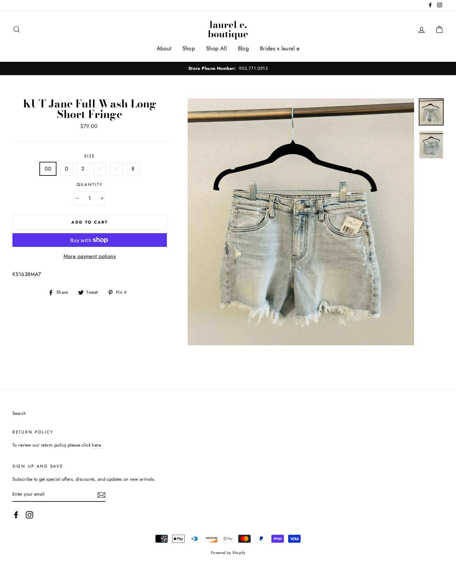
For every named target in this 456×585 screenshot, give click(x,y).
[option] (228, 68)
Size (89, 156)
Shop (188, 48)
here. (97, 445)
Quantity (90, 184)
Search (19, 413)
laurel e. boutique (228, 29)
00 (48, 168)
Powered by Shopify (228, 552)
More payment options (90, 256)
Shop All (216, 48)
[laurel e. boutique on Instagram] (29, 515)
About (164, 48)
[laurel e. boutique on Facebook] (16, 515)
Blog (243, 48)
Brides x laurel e (279, 48)
